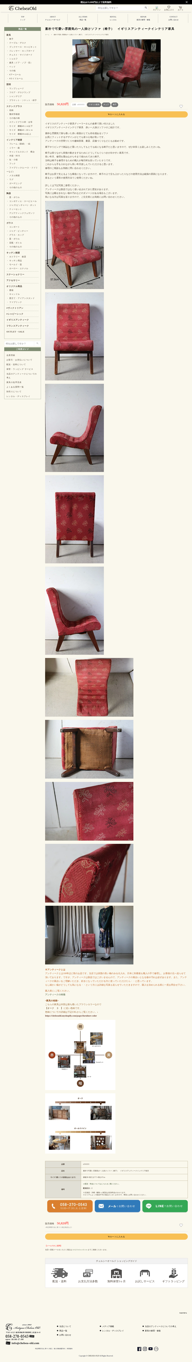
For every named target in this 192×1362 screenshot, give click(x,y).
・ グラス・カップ (15, 235)
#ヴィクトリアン (14, 308)
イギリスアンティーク (17, 320)
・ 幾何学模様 (13, 114)
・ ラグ (9, 179)
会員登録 (10, 355)
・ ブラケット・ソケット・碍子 (21, 100)
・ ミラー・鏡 (13, 148)
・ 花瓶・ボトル (14, 243)
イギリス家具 (94, 105)
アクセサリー (13, 280)
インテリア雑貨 (14, 140)
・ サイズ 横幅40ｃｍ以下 (19, 126)
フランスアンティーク (17, 326)
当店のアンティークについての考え (21, 376)
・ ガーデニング (14, 183)
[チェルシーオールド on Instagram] (143, 1349)
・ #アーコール (13, 75)
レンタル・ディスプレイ (18, 396)
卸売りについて (14, 392)
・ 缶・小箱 (12, 160)
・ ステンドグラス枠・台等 (19, 122)
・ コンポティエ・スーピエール (21, 201)
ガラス (9, 223)
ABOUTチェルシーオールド (52, 18)
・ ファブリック (14, 302)
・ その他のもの (14, 187)
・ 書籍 (9, 290)
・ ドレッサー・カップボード (20, 51)
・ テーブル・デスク (16, 43)
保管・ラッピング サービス (19, 369)
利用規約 (70, 1348)
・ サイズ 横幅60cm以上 (18, 134)
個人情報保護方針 (59, 1348)
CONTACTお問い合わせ (173, 18)
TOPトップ (22, 18)
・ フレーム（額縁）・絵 (18, 144)
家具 (8, 35)
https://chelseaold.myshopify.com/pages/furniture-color (71, 1016)
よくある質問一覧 (15, 387)
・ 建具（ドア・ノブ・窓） (19, 63)
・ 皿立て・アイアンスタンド (20, 298)
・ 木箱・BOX (13, 156)
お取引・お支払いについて (19, 360)
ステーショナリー (15, 274)
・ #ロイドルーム (14, 78)
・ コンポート (13, 227)
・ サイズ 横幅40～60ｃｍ (19, 130)
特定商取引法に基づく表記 (43, 1348)
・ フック (11, 164)
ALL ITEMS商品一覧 (83, 18)
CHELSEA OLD (93, 1356)
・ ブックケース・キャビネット (21, 47)
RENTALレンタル (113, 18)
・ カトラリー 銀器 (16, 257)
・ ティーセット (14, 209)
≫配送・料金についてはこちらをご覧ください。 (101, 1184)
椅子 (115, 105)
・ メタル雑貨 (13, 175)
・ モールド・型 (14, 264)
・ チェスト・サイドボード (19, 55)
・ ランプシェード (15, 88)
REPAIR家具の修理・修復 (143, 18)
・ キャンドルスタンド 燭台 (20, 152)
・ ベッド (11, 67)
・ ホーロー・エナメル (17, 268)
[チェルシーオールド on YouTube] (149, 1349)
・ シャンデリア (14, 96)
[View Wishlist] (169, 8)
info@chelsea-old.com (80, 1250)
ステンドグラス (14, 106)
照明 (8, 84)
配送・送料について (16, 364)
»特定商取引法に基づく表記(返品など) (58, 1227)
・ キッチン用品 (14, 261)
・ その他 (11, 71)
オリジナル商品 (14, 286)
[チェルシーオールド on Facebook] (138, 1349)
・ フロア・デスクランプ (18, 92)
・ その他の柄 (13, 118)
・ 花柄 (9, 110)
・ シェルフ (12, 59)
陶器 (8, 193)
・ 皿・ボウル (13, 197)
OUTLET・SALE (15, 332)
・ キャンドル (13, 294)
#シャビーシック (14, 314)
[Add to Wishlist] (181, 106)
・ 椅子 (9, 39)
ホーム (47, 34)
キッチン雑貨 (13, 253)
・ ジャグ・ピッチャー (17, 231)
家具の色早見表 (14, 382)
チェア (106, 105)
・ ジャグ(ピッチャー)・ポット (21, 205)
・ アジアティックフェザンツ (20, 213)
